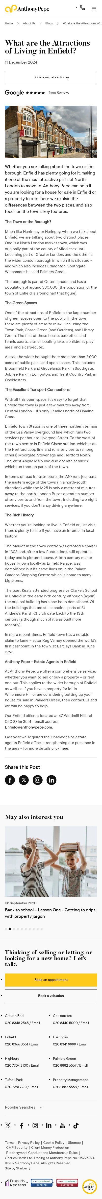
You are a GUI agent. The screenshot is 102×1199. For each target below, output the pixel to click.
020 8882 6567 (64, 1065)
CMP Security (16, 1148)
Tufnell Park (14, 1080)
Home (9, 23)
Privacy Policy (29, 1143)
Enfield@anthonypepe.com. (29, 727)
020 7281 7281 (16, 1087)
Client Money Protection (50, 1148)
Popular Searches (20, 1107)
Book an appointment (51, 980)
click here (59, 748)
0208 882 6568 (65, 1087)
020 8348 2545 (17, 1023)
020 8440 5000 (65, 1023)
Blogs (49, 23)
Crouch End (14, 1016)
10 (42, 929)
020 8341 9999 (64, 1044)
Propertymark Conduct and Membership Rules (41, 1153)
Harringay (60, 1037)
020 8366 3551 (16, 1044)
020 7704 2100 (16, 1065)
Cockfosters (62, 1016)
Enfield (10, 1037)
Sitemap (74, 1143)
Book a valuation (51, 996)
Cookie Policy (53, 1143)
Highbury (12, 1059)
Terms (9, 1143)
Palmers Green (64, 1059)
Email (35, 1023)
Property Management (70, 1080)
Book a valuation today (51, 77)
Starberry (23, 1168)
